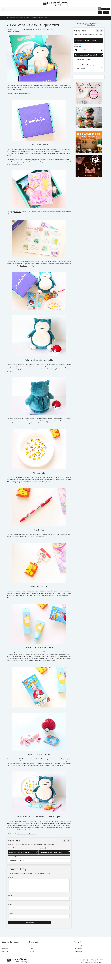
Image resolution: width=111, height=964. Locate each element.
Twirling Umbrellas (99, 960)
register (106, 13)
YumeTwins (50, 29)
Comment (12, 877)
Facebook (79, 946)
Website (10, 913)
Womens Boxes (6, 946)
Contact (45, 13)
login (100, 13)
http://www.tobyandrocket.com (27, 834)
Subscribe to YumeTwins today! (51, 852)
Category (23, 29)
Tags (44, 29)
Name (10, 895)
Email (10, 904)
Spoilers (25, 13)
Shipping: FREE (11, 847)
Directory (4, 13)
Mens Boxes (5, 948)
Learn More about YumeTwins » (17, 860)
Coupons (19, 13)
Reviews (31, 946)
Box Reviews (11, 13)
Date (8, 29)
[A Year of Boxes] (17, 960)
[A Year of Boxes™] (55, 3)
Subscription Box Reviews (17, 18)
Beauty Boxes (5, 951)
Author (9, 31)
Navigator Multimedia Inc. (98, 962)
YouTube (79, 951)
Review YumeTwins (80, 68)
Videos (39, 13)
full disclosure (91, 25)
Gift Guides (32, 13)
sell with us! (106, 9)
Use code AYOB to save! (15, 857)
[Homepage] (7, 17)
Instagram (79, 948)
